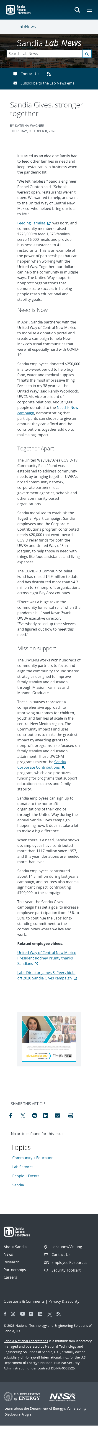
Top (84, 1425)
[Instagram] (14, 1314)
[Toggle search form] (77, 10)
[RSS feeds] (50, 74)
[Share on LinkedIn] (47, 1115)
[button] (70, 1115)
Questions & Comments (24, 1301)
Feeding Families (31, 223)
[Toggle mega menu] (89, 10)
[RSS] (60, 1314)
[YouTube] (23, 1314)
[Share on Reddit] (36, 1115)
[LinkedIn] (41, 1314)
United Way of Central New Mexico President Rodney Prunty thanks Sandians (46, 958)
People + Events (25, 1175)
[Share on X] (25, 1115)
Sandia (18, 1185)
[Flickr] (32, 1314)
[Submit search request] (87, 54)
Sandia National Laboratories (26, 1341)
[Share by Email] (59, 1115)
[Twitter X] (50, 1314)
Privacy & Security (64, 1301)
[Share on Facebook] (13, 1115)
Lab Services (23, 1166)
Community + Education (33, 1157)
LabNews (26, 26)
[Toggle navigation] (11, 26)
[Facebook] (5, 1314)
